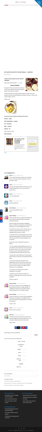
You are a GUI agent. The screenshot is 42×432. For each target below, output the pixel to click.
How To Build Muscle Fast (11, 399)
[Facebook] (16, 327)
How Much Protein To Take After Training (13, 385)
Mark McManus (8, 74)
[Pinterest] (23, 327)
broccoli (18, 82)
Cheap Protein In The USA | (10, 383)
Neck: (19, 352)
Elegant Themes (18, 430)
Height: (19, 349)
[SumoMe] (26, 327)
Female (23, 341)
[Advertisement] (21, 161)
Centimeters (21, 344)
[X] (18, 327)
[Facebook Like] (21, 327)
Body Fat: (19, 366)
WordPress (31, 430)
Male (19, 341)
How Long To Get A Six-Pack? (30, 395)
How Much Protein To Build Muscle (12, 381)
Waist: (19, 355)
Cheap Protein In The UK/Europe (24, 383)
